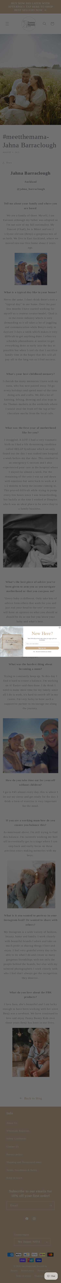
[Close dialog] (60, 627)
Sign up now (42, 648)
